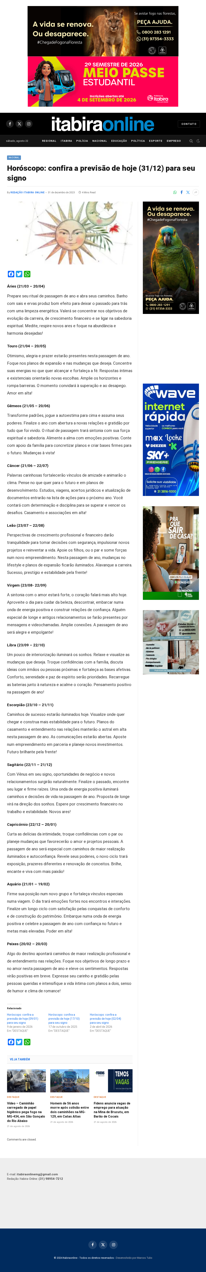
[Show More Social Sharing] (196, 192)
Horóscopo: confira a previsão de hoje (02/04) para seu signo (105, 1018)
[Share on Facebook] (181, 192)
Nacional (99, 140)
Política (138, 140)
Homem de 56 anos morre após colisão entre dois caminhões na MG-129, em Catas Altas (69, 1109)
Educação (119, 140)
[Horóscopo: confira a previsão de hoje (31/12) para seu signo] (70, 233)
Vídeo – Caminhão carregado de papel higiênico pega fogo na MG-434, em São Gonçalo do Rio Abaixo (26, 1112)
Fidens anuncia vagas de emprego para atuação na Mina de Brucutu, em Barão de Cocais (112, 1109)
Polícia (82, 140)
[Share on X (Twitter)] (188, 192)
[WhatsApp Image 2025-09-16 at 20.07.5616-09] (171, 598)
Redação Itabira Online (27, 192)
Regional (49, 140)
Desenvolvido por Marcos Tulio (134, 1257)
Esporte (156, 140)
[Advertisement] (171, 349)
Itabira (66, 140)
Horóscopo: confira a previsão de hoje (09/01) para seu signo (22, 1018)
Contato (188, 123)
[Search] (191, 141)
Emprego (174, 140)
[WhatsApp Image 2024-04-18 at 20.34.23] (171, 495)
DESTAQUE (13, 1097)
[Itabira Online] (103, 124)
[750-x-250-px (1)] (103, 81)
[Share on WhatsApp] (175, 192)
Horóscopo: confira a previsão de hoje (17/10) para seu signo (64, 1018)
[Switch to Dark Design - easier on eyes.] (198, 141)
